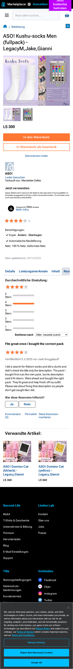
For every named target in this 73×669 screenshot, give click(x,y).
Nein (27, 404)
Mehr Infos (22, 209)
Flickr (47, 586)
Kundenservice (12, 596)
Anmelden (40, 4)
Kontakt (43, 514)
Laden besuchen (15, 177)
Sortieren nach (24, 334)
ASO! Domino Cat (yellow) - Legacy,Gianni (51, 470)
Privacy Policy (43, 628)
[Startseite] (5, 26)
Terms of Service (25, 632)
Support (8, 558)
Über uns (43, 520)
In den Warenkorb (36, 137)
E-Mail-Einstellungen (15, 551)
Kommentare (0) (13, 416)
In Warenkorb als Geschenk (36, 147)
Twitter (48, 600)
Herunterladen (12, 539)
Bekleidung (18, 26)
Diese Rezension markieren (48, 416)
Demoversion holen (36, 155)
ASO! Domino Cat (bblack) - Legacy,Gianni (15, 470)
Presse (42, 532)
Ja (11, 404)
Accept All (36, 662)
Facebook (50, 580)
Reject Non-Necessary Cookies (36, 652)
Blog (6, 545)
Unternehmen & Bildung (17, 526)
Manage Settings (36, 642)
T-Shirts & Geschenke (16, 520)
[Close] (68, 607)
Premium (8, 532)
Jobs (41, 526)
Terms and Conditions (23, 635)
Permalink (31, 414)
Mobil (6, 514)
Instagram (50, 593)
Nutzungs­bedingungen (17, 579)
